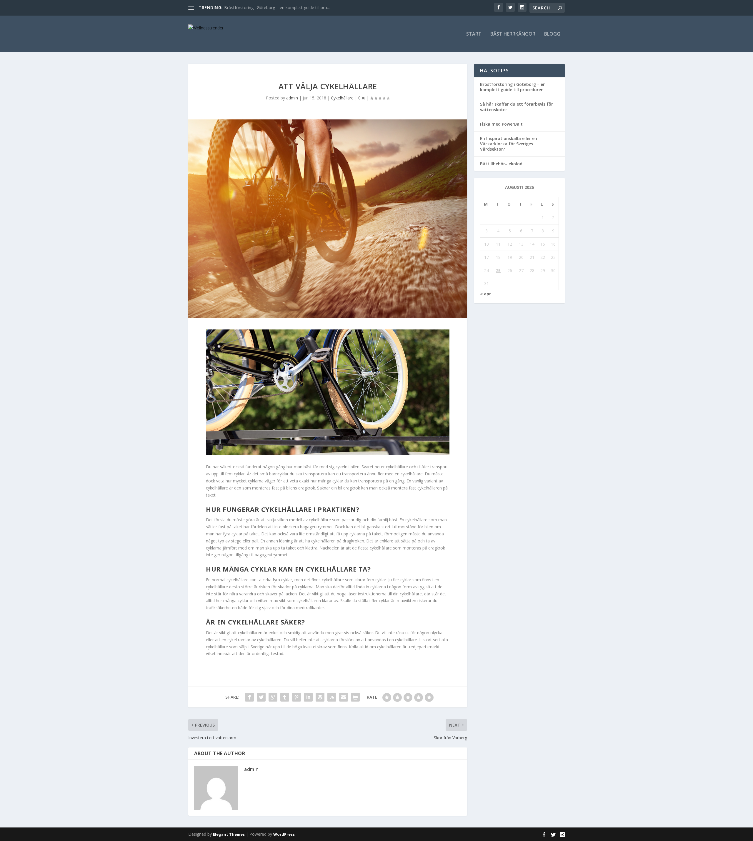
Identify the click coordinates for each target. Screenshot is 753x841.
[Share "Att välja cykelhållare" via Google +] (273, 697)
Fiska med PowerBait (501, 124)
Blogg (552, 34)
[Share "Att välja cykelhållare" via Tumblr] (285, 697)
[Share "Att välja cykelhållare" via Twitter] (261, 697)
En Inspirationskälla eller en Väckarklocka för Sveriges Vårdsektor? (508, 144)
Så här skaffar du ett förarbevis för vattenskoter (516, 106)
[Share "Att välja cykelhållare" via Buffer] (320, 697)
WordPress (284, 834)
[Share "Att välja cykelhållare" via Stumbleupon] (332, 697)
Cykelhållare (342, 98)
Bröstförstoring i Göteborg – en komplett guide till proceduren (513, 86)
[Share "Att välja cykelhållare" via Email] (343, 697)
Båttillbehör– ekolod (501, 163)
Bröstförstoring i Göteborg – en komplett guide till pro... (277, 7)
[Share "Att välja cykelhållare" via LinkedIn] (308, 697)
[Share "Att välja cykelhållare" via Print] (355, 697)
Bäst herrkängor (512, 34)
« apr (485, 294)
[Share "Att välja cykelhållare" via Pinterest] (296, 697)
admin (292, 98)
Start (474, 34)
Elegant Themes (229, 834)
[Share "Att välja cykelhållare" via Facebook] (249, 697)
